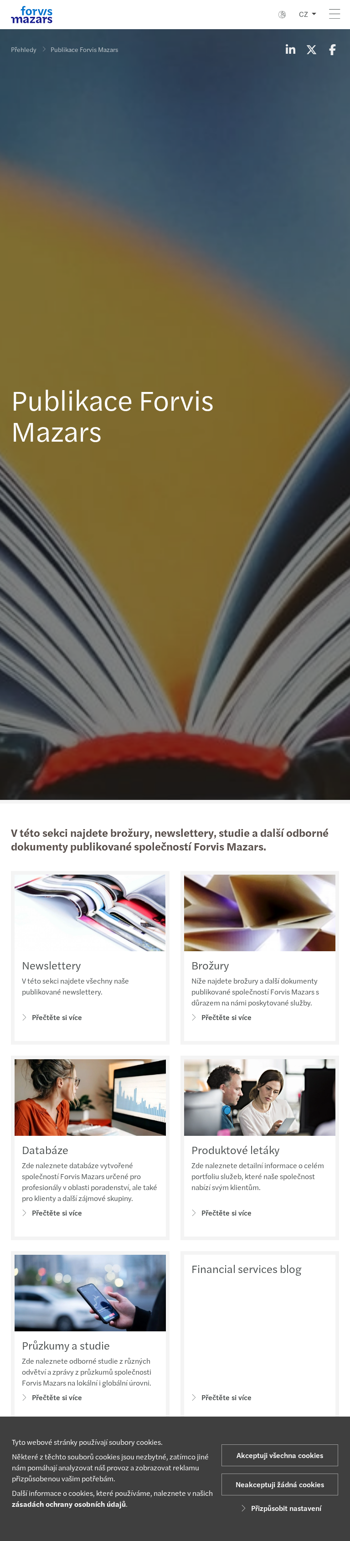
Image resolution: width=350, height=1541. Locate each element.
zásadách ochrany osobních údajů (69, 1504)
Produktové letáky (235, 1149)
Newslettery (51, 965)
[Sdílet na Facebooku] (332, 49)
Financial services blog (246, 1268)
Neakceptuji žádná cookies (280, 1484)
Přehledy (23, 49)
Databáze (45, 1149)
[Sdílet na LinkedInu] (290, 49)
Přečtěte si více (57, 1017)
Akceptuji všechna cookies (280, 1455)
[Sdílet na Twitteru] (311, 49)
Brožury (210, 965)
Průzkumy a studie (66, 1345)
